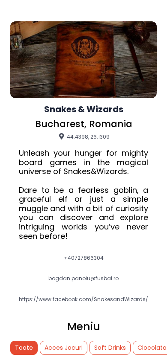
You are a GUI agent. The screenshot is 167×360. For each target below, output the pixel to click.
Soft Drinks (110, 347)
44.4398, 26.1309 (88, 136)
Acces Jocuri (64, 347)
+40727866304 (84, 258)
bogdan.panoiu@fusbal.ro (83, 279)
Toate (24, 347)
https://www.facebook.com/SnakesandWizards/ (83, 299)
